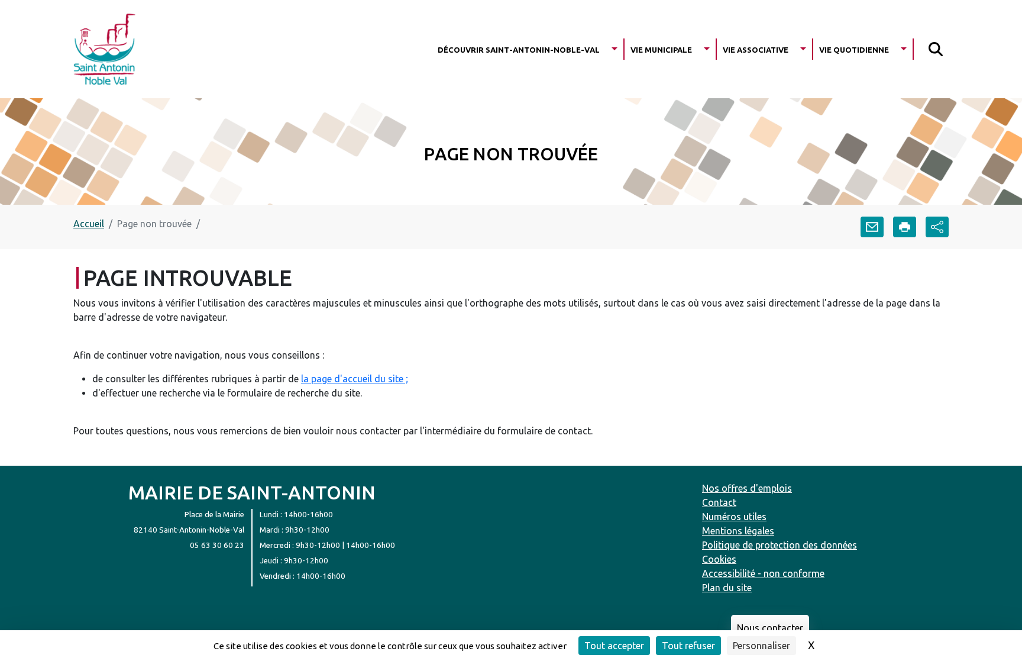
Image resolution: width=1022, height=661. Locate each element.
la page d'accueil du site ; (354, 378)
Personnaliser (761, 645)
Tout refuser (688, 645)
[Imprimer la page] (904, 227)
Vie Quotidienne (854, 48)
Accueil (88, 223)
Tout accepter (614, 645)
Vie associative (755, 48)
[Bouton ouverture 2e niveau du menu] (614, 48)
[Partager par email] (872, 227)
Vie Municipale (661, 48)
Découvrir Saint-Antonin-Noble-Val (519, 48)
